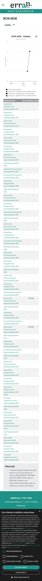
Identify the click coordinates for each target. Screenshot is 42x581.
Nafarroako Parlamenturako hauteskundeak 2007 (11, 300)
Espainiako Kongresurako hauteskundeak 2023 (11, 448)
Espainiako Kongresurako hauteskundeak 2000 (11, 263)
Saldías (9, 25)
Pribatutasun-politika (13, 547)
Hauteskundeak (21, 11)
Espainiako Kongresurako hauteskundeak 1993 (11, 206)
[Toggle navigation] (3, 5)
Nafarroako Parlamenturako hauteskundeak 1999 (11, 255)
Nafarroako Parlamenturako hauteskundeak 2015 (11, 364)
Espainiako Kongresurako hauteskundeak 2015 (11, 372)
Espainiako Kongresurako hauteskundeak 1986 (11, 148)
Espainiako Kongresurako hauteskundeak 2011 (11, 343)
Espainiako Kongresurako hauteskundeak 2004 (11, 286)
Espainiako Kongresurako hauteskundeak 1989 (11, 183)
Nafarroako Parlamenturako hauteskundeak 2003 (11, 278)
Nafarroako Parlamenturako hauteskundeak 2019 (11, 415)
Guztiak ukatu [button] (21, 572)
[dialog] (21, 545)
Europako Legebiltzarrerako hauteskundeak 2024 (11, 457)
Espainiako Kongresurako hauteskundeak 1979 (11, 115)
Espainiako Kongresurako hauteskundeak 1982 (11, 132)
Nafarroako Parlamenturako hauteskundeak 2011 (11, 329)
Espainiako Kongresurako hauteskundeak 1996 (11, 235)
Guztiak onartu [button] (21, 567)
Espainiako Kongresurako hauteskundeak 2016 (11, 381)
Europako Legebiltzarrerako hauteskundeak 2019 (11, 400)
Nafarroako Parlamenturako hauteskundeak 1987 (11, 157)
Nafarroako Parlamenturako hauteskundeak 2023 (11, 440)
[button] (21, 577)
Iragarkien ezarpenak (19, 543)
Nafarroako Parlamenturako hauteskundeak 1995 (11, 226)
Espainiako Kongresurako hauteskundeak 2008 (11, 315)
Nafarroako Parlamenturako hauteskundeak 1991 (11, 197)
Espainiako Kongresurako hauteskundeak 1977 (11, 106)
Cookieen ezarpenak (33, 545)
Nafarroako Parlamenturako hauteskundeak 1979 (11, 123)
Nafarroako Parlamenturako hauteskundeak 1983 (11, 140)
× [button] (39, 511)
